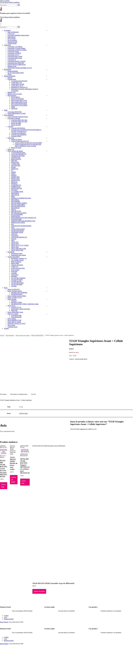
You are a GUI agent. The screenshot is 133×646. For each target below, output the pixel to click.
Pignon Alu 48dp (16, 123)
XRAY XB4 (14, 247)
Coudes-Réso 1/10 (16, 82)
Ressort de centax (16, 147)
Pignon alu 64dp (16, 125)
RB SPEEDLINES (16, 294)
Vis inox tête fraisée (16, 284)
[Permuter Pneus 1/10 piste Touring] (47, 291)
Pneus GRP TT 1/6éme (14, 322)
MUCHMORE (15, 201)
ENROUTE (14, 169)
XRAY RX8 (14, 244)
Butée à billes (15, 263)
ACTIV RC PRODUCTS (18, 154)
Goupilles (14, 273)
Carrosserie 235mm (13, 51)
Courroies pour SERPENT (19, 134)
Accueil (2, 335)
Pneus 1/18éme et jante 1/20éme (17, 296)
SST (12, 224)
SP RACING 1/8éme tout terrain (20, 309)
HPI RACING (15, 178)
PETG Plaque (12, 38)
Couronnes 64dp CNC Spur (19, 121)
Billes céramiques (16, 261)
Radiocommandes (13, 71)
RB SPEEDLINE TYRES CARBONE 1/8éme (25, 304)
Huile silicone (11, 37)
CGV (5, 617)
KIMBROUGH (15, 186)
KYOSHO (14, 190)
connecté (82, 429)
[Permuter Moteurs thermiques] (47, 76)
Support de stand (12, 42)
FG (12, 170)
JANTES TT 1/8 (16, 307)
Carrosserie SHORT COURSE (16, 61)
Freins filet (14, 271)
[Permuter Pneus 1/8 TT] (47, 305)
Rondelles (14, 276)
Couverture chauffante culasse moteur (18, 35)
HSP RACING (15, 180)
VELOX (13, 239)
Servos (9, 74)
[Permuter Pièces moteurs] (47, 95)
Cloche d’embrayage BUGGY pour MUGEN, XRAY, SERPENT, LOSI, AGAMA (28, 145)
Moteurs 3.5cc (12, 92)
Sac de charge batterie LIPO (16, 72)
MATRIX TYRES (16, 302)
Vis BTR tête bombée (17, 283)
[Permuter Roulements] (47, 252)
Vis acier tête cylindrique (18, 278)
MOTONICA (15, 200)
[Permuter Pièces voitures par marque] (47, 151)
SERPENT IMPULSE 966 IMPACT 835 (23, 221)
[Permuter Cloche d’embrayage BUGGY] (47, 141)
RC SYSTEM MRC (17, 214)
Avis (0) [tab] (33, 394)
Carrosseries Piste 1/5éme (15, 56)
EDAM (13, 167)
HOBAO (14, 175)
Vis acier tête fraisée (17, 279)
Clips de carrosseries (17, 265)
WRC (13, 240)
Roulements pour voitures (18, 255)
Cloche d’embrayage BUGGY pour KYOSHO (28, 143)
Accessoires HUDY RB (14, 112)
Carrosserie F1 (12, 59)
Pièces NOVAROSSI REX (19, 103)
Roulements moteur (16, 253)
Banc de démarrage (13, 32)
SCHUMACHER (16, 219)
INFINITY (14, 183)
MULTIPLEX (15, 208)
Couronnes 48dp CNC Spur (19, 120)
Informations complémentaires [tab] (18, 394)
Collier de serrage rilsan (18, 268)
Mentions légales (9, 619)
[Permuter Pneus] (47, 288)
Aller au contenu (5, 1)
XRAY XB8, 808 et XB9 (18, 248)
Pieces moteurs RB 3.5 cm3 (19, 102)
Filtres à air (11, 149)
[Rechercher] (18, 5)
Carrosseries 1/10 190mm (15, 46)
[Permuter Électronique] (47, 69)
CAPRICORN (15, 164)
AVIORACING (15, 157)
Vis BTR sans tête (16, 281)
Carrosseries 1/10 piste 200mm (16, 48)
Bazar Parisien (4, 622)
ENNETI (14, 301)
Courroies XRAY (16, 136)
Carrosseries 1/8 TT (13, 55)
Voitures (6, 328)
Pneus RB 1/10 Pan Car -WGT (16, 323)
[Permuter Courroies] (47, 126)
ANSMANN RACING (18, 156)
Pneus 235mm (12, 318)
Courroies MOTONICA (18, 128)
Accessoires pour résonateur (19, 81)
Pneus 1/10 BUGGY (14, 289)
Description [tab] (3, 394)
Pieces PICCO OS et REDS (19, 105)
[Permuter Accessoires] (47, 30)
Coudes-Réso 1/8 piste (17, 84)
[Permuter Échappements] (47, 79)
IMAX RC (14, 182)
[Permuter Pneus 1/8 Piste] (47, 299)
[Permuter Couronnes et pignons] (47, 118)
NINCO (13, 209)
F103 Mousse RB (16, 315)
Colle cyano (11, 33)
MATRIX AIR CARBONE (19, 292)
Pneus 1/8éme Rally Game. (15, 312)
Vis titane (14, 286)
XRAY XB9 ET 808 (17, 250)
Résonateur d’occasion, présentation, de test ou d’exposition (24, 89)
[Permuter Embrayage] (47, 138)
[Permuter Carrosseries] (47, 45)
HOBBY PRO (15, 177)
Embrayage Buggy (16, 139)
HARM (13, 172)
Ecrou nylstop (15, 270)
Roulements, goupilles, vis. (19, 258)
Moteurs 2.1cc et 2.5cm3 (15, 94)
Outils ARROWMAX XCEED (17, 113)
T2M (12, 227)
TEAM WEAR (12, 43)
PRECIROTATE (16, 211)
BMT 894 (14, 160)
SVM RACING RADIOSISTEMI (21, 226)
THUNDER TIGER (17, 232)
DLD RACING (15, 165)
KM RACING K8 (16, 188)
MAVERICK (15, 193)
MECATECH (15, 195)
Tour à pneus (11, 325)
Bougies (10, 77)
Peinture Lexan (12, 66)
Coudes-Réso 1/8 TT (17, 86)
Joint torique (14, 274)
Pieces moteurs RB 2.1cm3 (19, 100)
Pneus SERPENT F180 (14, 320)
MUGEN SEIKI (23, 413)
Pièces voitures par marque (23, 335)
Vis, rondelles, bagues (17, 260)
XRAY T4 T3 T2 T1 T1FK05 (20, 245)
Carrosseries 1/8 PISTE (14, 53)
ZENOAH (14, 108)
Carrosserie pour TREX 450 (16, 63)
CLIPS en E (14, 266)
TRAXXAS (14, 235)
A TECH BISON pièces (18, 152)
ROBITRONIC (15, 216)
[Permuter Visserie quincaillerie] (47, 257)
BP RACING (15, 162)
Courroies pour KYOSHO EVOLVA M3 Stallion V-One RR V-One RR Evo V (26, 130)
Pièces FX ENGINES (17, 99)
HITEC (13, 173)
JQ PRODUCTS (16, 185)
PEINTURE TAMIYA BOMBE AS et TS (20, 68)
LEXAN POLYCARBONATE (17, 64)
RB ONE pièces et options (18, 213)
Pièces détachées (10, 335)
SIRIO (13, 107)
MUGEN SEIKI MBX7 (18, 204)
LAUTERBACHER (17, 191)
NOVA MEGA (15, 97)
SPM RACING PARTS (18, 222)
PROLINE (14, 310)
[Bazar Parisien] (10, 2)
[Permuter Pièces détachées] (47, 115)
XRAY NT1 (14, 242)
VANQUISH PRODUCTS (19, 237)
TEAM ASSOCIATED (18, 229)
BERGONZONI (16, 159)
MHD (13, 196)
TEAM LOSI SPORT (17, 230)
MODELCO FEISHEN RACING (21, 198)
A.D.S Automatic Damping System (18, 116)
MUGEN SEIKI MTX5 (18, 206)
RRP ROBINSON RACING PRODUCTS (23, 217)
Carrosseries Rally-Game (15, 58)
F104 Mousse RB (16, 317)
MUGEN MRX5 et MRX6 (19, 203)
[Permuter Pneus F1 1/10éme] (47, 314)
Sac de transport (12, 40)
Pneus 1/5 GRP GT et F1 (15, 297)
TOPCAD (14, 234)
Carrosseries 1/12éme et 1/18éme (17, 50)
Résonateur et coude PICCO (19, 87)
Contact (6, 615)
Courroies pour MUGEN (18, 133)
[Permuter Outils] (47, 110)
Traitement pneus (12, 327)
